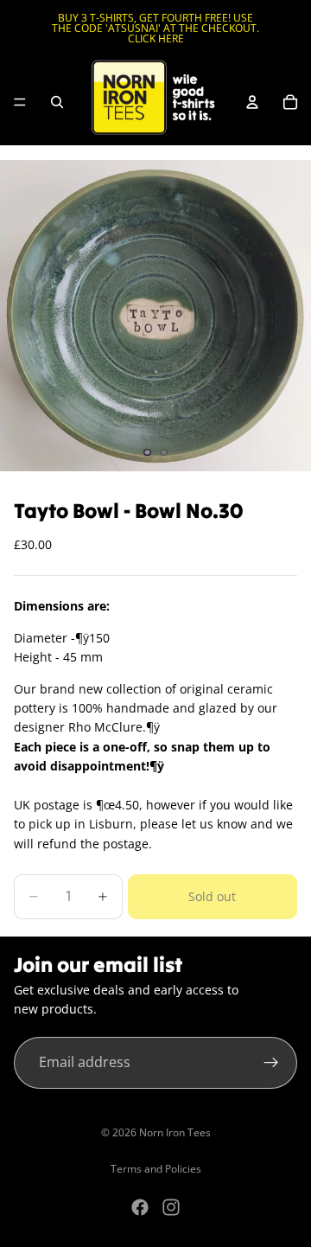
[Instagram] (171, 1207)
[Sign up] (271, 1063)
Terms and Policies (156, 1168)
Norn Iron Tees (175, 1132)
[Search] (57, 102)
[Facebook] (140, 1207)
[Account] (252, 102)
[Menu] (20, 102)
